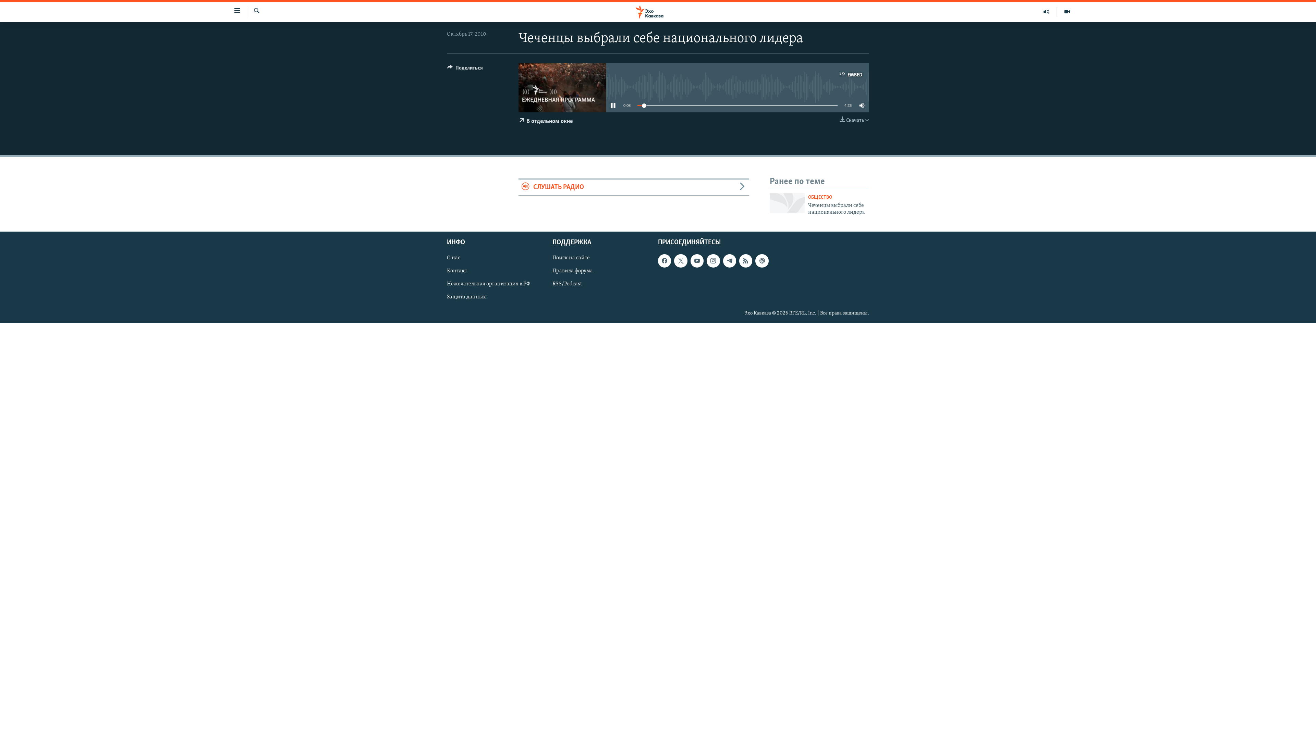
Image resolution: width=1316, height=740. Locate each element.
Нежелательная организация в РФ (488, 284)
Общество (820, 197)
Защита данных (466, 297)
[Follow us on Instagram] (713, 261)
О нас (453, 258)
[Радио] (1046, 11)
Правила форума (572, 271)
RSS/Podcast (567, 284)
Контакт (457, 271)
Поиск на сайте (571, 258)
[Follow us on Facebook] (664, 261)
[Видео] (1067, 11)
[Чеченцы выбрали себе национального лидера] (787, 203)
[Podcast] (761, 261)
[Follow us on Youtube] (697, 261)
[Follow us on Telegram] (729, 261)
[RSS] (745, 261)
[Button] (465, 69)
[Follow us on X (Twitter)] (680, 261)
